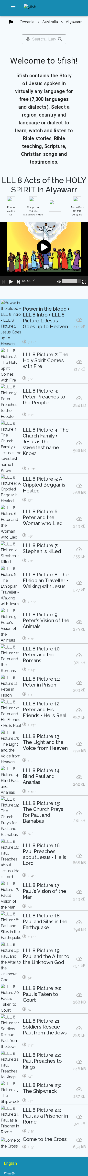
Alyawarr (74, 22)
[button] (13, 8)
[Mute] (58, 281)
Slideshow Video (33, 211)
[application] (44, 254)
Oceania (27, 22)
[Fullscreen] (84, 281)
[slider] (71, 281)
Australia (50, 22)
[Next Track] (18, 281)
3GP (11, 211)
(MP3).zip (77, 211)
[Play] (11, 281)
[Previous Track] (3, 281)
